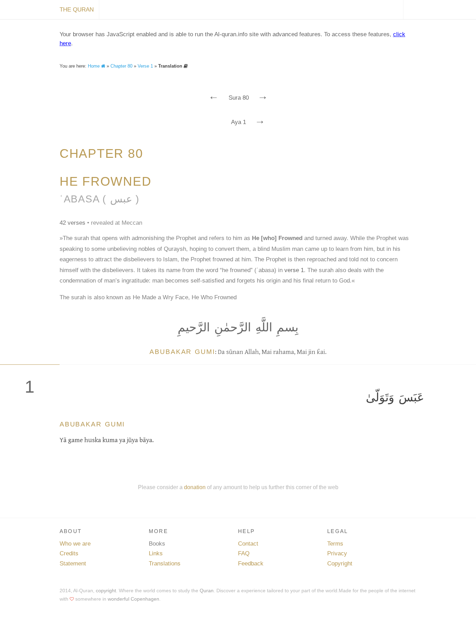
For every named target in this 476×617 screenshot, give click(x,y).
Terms (335, 543)
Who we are (75, 543)
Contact (248, 543)
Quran (207, 590)
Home (94, 66)
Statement (73, 563)
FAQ (243, 553)
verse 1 (294, 270)
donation (195, 487)
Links (156, 553)
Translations (165, 563)
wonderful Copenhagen (133, 599)
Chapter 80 (121, 66)
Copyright (339, 563)
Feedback (250, 563)
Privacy (337, 553)
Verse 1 (145, 66)
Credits (69, 553)
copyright (106, 590)
